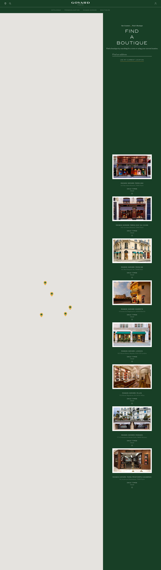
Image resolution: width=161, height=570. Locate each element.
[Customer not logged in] (156, 3)
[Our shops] (5, 3)
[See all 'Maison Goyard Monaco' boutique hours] (132, 445)
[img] (10, 3)
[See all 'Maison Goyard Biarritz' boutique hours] (132, 319)
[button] (56, 10)
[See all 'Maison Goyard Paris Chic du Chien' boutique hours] (132, 236)
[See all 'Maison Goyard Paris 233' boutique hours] (132, 194)
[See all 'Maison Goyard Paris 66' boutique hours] (132, 278)
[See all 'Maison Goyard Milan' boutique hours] (132, 403)
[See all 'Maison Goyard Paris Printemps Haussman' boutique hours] (132, 487)
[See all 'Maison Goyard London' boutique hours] (132, 361)
